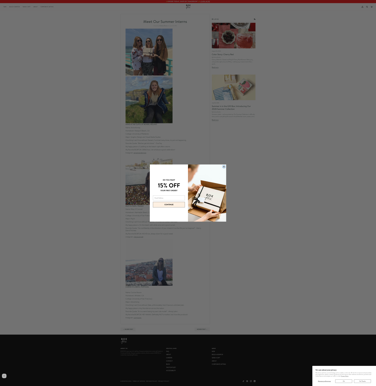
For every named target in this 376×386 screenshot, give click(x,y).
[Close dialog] (223, 166)
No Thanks (362, 381)
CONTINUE (168, 204)
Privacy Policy (344, 376)
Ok (344, 381)
